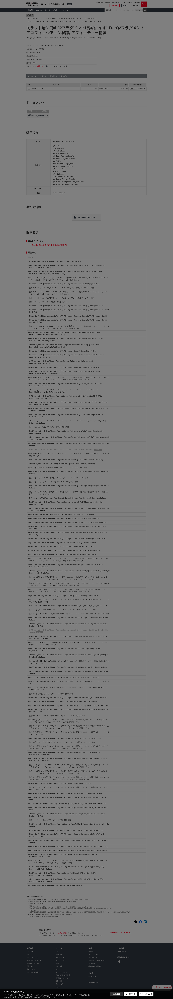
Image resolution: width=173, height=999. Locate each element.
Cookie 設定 (116, 994)
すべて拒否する (130, 994)
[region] (86, 994)
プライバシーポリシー (52, 997)
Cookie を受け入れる (146, 994)
